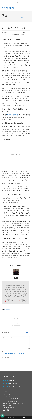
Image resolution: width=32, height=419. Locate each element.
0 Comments (7, 34)
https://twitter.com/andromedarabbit (10, 301)
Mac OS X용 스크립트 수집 (10, 401)
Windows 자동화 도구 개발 (10, 399)
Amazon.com (6, 396)
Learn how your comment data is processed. (15, 353)
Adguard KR (6, 394)
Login (28, 332)
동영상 (5, 309)
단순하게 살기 (7, 410)
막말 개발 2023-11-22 (14, 380)
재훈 (10, 309)
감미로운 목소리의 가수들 (24, 18)
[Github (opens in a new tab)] (15, 2)
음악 (8, 309)
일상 (12, 309)
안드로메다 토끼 (8, 8)
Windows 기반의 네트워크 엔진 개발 (13, 403)
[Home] (2, 18)
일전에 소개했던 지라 (13, 115)
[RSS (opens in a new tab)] (17, 2)
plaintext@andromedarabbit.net (24, 300)
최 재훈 (5, 32)
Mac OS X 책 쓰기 (8, 405)
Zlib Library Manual (8, 408)
